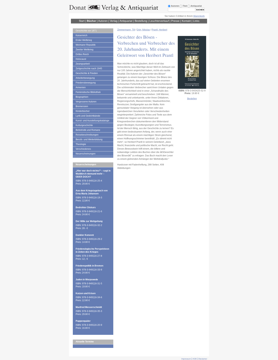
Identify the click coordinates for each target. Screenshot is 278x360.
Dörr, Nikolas (143, 29)
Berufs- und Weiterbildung (89, 139)
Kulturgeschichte (84, 125)
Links (196, 20)
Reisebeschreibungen (87, 134)
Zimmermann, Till (126, 29)
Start (82, 20)
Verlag (113, 20)
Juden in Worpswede (87, 279)
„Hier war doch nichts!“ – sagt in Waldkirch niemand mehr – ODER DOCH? (93, 173)
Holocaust (81, 59)
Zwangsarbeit (83, 63)
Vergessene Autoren (86, 101)
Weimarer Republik (86, 45)
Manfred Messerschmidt (89, 307)
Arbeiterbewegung (85, 78)
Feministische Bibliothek (88, 92)
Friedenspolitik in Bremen (89, 265)
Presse (175, 20)
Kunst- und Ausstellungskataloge (92, 120)
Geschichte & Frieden (87, 73)
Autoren (103, 20)
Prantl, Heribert (159, 29)
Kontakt (186, 20)
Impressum (186, 359)
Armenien (81, 87)
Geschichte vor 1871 (86, 30)
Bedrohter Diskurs (86, 207)
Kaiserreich (81, 35)
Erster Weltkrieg (84, 40)
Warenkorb (199, 16)
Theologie (81, 144)
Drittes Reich (82, 54)
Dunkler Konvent (85, 235)
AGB (195, 359)
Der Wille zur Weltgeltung (89, 221)
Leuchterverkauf (159, 20)
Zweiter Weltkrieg (84, 49)
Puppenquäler (83, 321)
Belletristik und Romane (88, 130)
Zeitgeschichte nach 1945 (89, 68)
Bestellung (141, 20)
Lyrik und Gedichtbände (88, 116)
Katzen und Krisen (86, 293)
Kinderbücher (83, 111)
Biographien (82, 97)
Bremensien (82, 106)
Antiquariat (126, 20)
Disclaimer (202, 359)
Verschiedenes (83, 149)
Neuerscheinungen (86, 153)
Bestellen (192, 98)
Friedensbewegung (86, 82)
